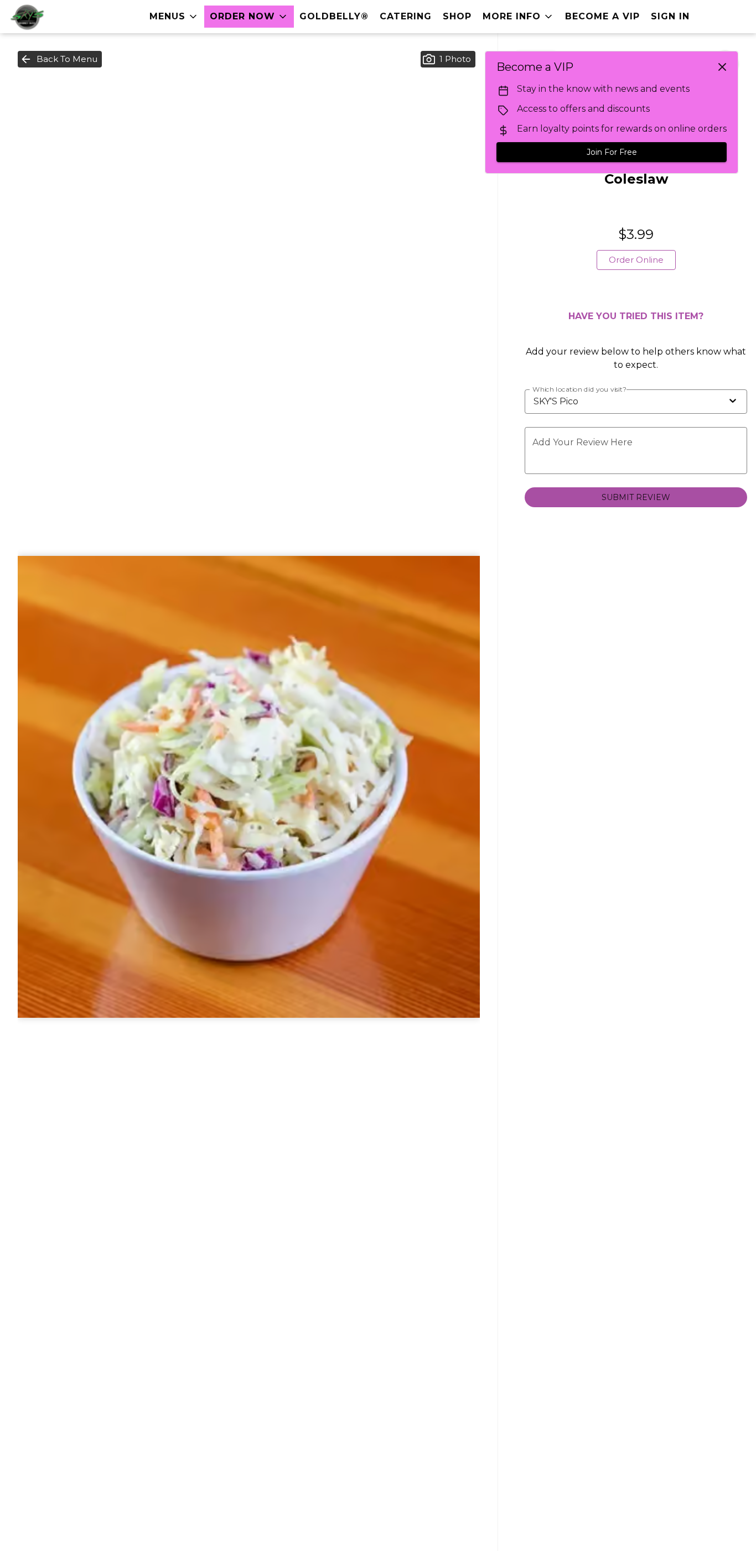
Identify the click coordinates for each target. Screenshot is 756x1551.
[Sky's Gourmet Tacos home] (58, 16)
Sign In (670, 16)
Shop (457, 16)
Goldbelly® (334, 16)
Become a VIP (602, 16)
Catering (406, 16)
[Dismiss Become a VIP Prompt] (722, 67)
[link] (636, 260)
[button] (174, 17)
